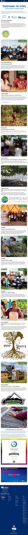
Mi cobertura (9, 499)
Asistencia (9, 498)
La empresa (9, 497)
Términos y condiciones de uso (17, 498)
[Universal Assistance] (3, 1)
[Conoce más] (3, 499)
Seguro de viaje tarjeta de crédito (25, 513)
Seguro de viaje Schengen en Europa (25, 510)
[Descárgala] (3, 497)
